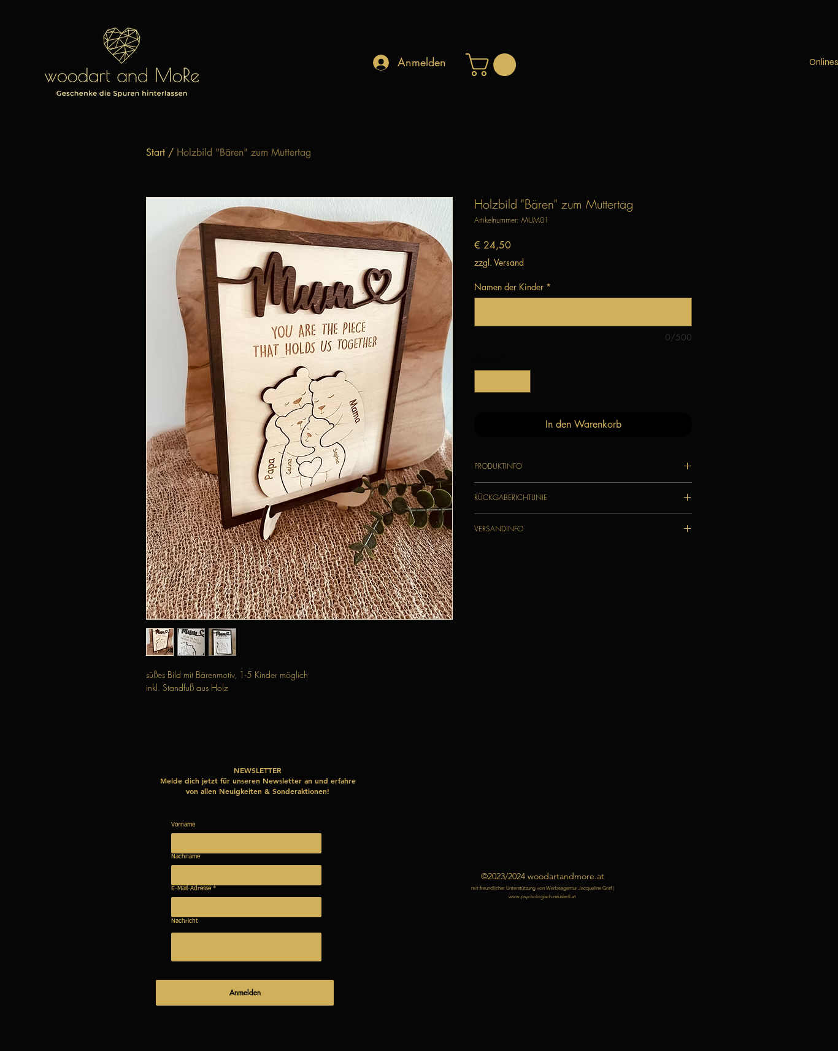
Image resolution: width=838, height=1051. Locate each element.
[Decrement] (483, 381)
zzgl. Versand (499, 262)
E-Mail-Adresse (191, 888)
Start (155, 152)
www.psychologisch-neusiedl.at (542, 896)
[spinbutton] (502, 381)
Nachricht (184, 921)
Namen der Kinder (512, 287)
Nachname (185, 856)
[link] (493, 64)
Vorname (183, 825)
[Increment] (521, 381)
